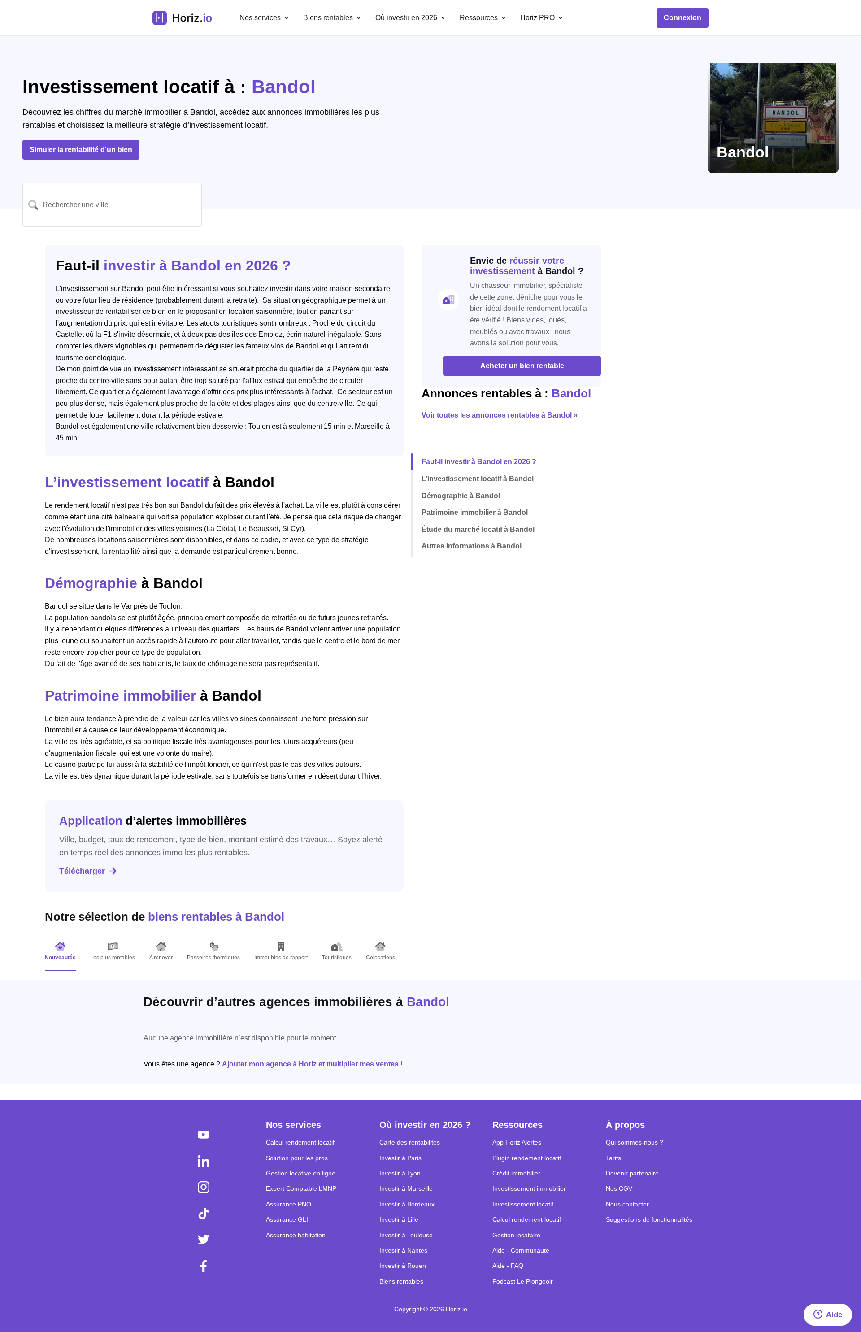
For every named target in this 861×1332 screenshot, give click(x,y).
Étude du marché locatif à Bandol (478, 529)
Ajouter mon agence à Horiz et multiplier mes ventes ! (312, 1064)
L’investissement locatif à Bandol (478, 479)
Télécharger (82, 870)
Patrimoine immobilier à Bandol (475, 512)
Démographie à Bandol (461, 495)
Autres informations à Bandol (472, 546)
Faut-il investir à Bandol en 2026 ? (479, 462)
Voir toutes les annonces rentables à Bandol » (500, 415)
